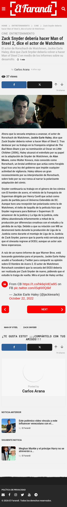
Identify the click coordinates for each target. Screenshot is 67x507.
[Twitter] (22, 494)
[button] (3, 9)
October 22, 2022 (21, 298)
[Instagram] (15, 494)
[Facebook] (9, 494)
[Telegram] (36, 494)
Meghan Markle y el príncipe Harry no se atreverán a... (41, 450)
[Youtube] (29, 494)
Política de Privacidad (14, 490)
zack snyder (29, 327)
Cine (5, 33)
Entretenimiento (21, 33)
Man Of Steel (11, 327)
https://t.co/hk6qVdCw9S (40, 284)
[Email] (3, 494)
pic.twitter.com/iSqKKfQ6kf (32, 288)
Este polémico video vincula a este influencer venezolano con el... (38, 422)
